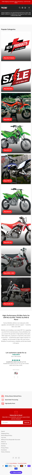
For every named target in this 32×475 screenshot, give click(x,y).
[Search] (19, 7)
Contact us (4, 443)
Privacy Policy (4, 448)
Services (3, 446)
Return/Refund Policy (6, 435)
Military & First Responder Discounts (10, 439)
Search (3, 431)
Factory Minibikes (13, 463)
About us (3, 441)
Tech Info (3, 437)
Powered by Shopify (22, 463)
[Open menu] (29, 7)
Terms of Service (5, 452)
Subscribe (26, 422)
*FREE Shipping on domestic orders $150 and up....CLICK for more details (16, 2)
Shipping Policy (5, 433)
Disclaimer (4, 450)
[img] (16, 355)
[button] (15, 377)
